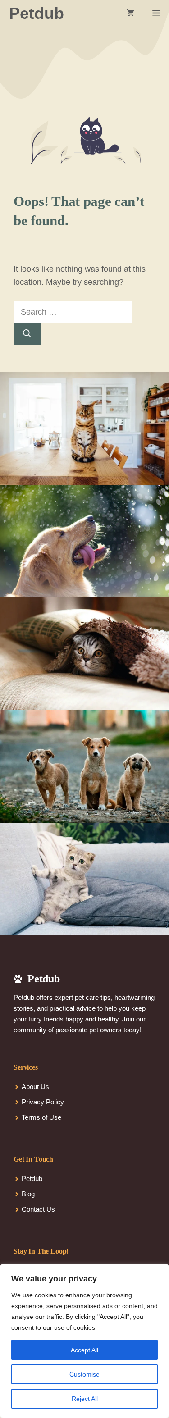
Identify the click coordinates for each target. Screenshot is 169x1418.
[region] (84, 1341)
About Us (35, 1086)
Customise (84, 1374)
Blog (28, 1194)
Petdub (36, 13)
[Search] (27, 334)
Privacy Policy (43, 1102)
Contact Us (38, 1209)
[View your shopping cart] (130, 13)
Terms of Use (41, 1117)
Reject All (85, 1398)
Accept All (84, 1350)
